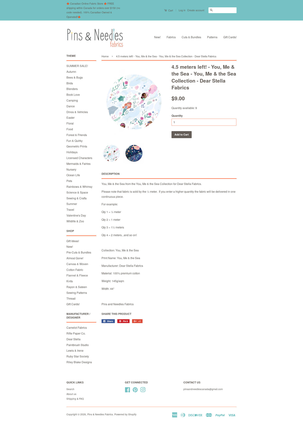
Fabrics (171, 37)
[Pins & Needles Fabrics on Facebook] (127, 389)
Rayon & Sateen (76, 287)
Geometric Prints (76, 146)
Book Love (73, 95)
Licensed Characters (79, 158)
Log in (182, 10)
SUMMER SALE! (77, 66)
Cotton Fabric (74, 270)
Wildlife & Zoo (75, 221)
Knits (69, 281)
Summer (71, 204)
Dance (70, 106)
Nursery (71, 169)
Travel (70, 210)
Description (111, 174)
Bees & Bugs (74, 77)
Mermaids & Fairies (78, 164)
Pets (69, 181)
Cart (170, 10)
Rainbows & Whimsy (79, 187)
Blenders (72, 89)
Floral (70, 123)
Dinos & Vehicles (77, 112)
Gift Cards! (230, 37)
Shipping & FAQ (75, 398)
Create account (195, 10)
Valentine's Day (76, 215)
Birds (69, 83)
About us (71, 394)
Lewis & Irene (74, 350)
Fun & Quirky (74, 141)
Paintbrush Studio (77, 345)
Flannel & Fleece (77, 275)
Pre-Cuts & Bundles (78, 252)
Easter (70, 118)
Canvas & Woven (77, 264)
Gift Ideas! (72, 241)
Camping (72, 100)
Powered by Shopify (125, 414)
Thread (70, 298)
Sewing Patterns (76, 293)
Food (69, 129)
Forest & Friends (76, 135)
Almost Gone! (74, 258)
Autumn (71, 72)
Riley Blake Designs (79, 362)
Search (70, 389)
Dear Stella (73, 339)
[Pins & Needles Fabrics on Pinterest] (135, 389)
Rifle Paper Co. (76, 333)
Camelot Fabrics (76, 328)
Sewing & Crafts (76, 198)
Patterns (212, 37)
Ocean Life (73, 175)
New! (157, 37)
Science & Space (77, 192)
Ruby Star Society (77, 356)
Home (105, 56)
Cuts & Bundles (191, 37)
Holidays (72, 152)
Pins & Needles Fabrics (100, 414)
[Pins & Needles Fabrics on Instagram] (143, 389)
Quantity (177, 116)
